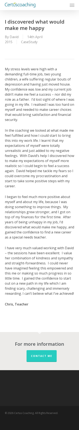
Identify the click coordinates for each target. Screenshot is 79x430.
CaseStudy (29, 42)
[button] (72, 5)
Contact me (41, 356)
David (14, 37)
